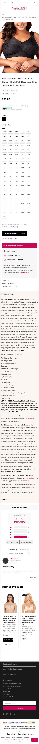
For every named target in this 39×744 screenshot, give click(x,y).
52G (16, 208)
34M (16, 136)
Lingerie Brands (9, 674)
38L (29, 150)
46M (22, 185)
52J (5, 212)
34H (16, 132)
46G (16, 181)
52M (22, 212)
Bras (12, 283)
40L (29, 159)
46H (22, 181)
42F (17, 163)
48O (4, 199)
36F (29, 136)
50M (22, 203)
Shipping (4, 110)
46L (17, 185)
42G (22, 163)
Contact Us (25, 272)
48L (17, 194)
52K (11, 212)
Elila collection (29, 419)
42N (28, 167)
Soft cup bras (30, 478)
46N (28, 185)
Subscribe (19, 708)
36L (5, 145)
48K (11, 194)
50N (28, 203)
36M (10, 145)
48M (22, 194)
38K (23, 150)
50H (22, 199)
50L (17, 203)
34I (22, 132)
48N (28, 194)
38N (10, 154)
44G (16, 172)
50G (16, 199)
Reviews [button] (12, 549)
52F (11, 208)
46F (11, 181)
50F (11, 199)
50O (4, 208)
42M (22, 167)
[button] (19, 527)
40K (23, 159)
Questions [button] (23, 549)
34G (10, 132)
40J (17, 159)
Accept (34, 740)
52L (17, 212)
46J (5, 185)
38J (17, 150)
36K (29, 141)
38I (10, 150)
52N (28, 212)
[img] (19, 559)
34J (29, 132)
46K (11, 185)
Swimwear (30, 487)
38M (4, 154)
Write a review (13, 542)
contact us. (25, 481)
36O (16, 145)
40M (4, 163)
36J (23, 141)
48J (5, 194)
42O (4, 172)
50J (5, 203)
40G (28, 154)
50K (11, 203)
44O (4, 181)
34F (5, 132)
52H (22, 208)
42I (28, 163)
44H (22, 172)
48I (28, 190)
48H (22, 190)
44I (28, 172)
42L (17, 167)
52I (28, 208)
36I (16, 141)
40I (10, 159)
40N (10, 163)
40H (4, 159)
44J (5, 176)
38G (28, 145)
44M (22, 176)
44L (17, 176)
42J (5, 167)
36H (10, 141)
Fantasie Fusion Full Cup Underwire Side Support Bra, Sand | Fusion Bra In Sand (9, 619)
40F (23, 154)
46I (28, 181)
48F (11, 190)
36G (4, 141)
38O (16, 154)
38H (4, 150)
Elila (8, 281)
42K (11, 167)
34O (22, 136)
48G (16, 190)
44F (11, 172)
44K (11, 176)
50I (28, 199)
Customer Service (10, 664)
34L (11, 136)
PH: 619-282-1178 (8, 697)
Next (37, 48)
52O (4, 217)
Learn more (25, 742)
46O (4, 190)
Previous (2, 48)
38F (23, 145)
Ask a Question (27, 542)
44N (28, 176)
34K (5, 136)
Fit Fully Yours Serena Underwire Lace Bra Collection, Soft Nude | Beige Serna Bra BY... (29, 620)
